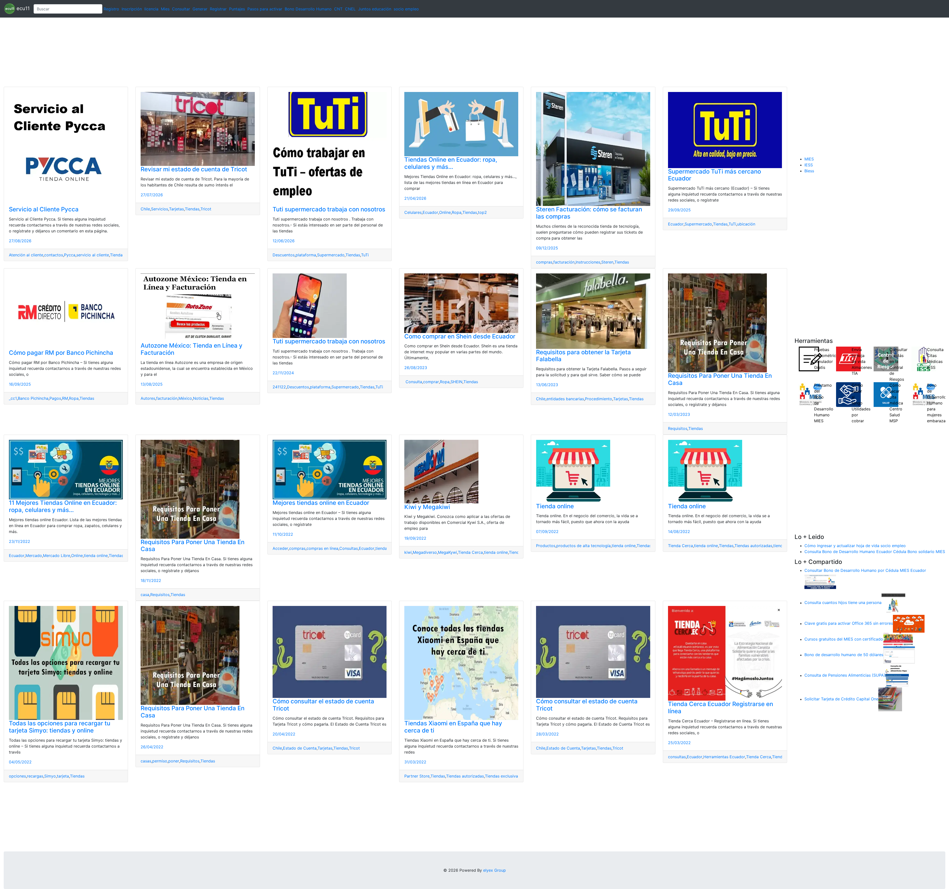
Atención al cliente (26, 254)
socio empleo (406, 8)
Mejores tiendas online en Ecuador (321, 502)
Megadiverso (425, 552)
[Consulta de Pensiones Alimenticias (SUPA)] (897, 675)
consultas (677, 756)
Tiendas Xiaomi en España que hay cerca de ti (453, 727)
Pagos (55, 398)
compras (544, 262)
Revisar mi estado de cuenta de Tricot (194, 169)
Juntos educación (374, 8)
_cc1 (13, 398)
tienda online (96, 555)
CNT (338, 8)
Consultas (348, 548)
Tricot (205, 208)
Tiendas (117, 254)
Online (445, 212)
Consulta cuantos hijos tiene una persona (843, 602)
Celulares (413, 212)
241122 (279, 386)
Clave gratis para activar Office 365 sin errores (848, 623)
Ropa (456, 212)
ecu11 (22, 8)
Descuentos (284, 254)
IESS (808, 164)
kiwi (408, 552)
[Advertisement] (148, 52)
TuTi (365, 254)
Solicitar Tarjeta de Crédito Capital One (841, 699)
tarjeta (63, 776)
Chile (145, 208)
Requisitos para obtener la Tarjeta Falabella (583, 356)
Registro (111, 8)
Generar (200, 8)
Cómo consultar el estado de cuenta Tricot (323, 705)
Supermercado (331, 254)
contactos (53, 254)
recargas (35, 776)
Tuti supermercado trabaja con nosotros (329, 209)
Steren (607, 262)
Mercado (33, 555)
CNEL (350, 8)
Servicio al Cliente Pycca (44, 209)
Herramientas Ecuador (724, 756)
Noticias (200, 398)
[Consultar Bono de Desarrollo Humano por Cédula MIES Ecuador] (820, 581)
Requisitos (677, 428)
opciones (17, 776)
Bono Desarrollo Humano (308, 8)
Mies (165, 8)
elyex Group (494, 870)
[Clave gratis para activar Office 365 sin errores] (909, 623)
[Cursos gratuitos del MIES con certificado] (899, 639)
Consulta (413, 381)
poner (173, 760)
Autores (148, 398)
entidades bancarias (565, 398)
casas (146, 760)
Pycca (69, 254)
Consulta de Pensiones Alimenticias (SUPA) (844, 675)
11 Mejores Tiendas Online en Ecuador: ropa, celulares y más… (63, 506)
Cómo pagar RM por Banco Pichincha (61, 352)
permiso (159, 760)
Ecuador (430, 212)
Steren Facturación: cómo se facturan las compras (589, 213)
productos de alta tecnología (583, 545)
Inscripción (132, 8)
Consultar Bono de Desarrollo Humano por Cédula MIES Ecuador (865, 570)
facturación (564, 262)
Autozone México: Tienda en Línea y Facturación (191, 349)
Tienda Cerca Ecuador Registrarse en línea (720, 707)
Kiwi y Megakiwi (427, 507)
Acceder (280, 548)
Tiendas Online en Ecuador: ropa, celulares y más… (450, 163)
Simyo (50, 776)
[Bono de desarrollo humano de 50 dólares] (899, 654)
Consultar (181, 8)
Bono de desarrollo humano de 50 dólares (843, 654)
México (185, 398)
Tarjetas (176, 208)
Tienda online (555, 506)
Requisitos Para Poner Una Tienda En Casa (720, 379)
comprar (431, 381)
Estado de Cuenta (300, 748)
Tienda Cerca (470, 552)
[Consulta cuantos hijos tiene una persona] (893, 602)
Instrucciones (588, 262)
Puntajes (237, 8)
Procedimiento (598, 398)
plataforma (306, 254)
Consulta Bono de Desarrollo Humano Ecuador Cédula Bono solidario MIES (874, 551)
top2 (482, 212)
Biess (809, 170)
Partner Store (417, 776)
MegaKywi (447, 552)
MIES (809, 158)
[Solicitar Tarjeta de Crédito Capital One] (890, 699)
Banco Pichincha (33, 398)
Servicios (159, 208)
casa (145, 594)
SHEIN (456, 381)
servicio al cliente (92, 254)
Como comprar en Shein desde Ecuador (459, 336)
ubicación (746, 224)
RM (65, 398)
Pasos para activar (264, 8)
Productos (545, 545)
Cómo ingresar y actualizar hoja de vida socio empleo (855, 545)
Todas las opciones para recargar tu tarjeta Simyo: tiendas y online (59, 727)
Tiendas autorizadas (753, 545)
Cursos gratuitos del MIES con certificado (843, 639)
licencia (151, 8)
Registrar (218, 8)
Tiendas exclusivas (502, 776)
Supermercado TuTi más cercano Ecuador (714, 175)
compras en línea (322, 548)
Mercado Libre (56, 555)
